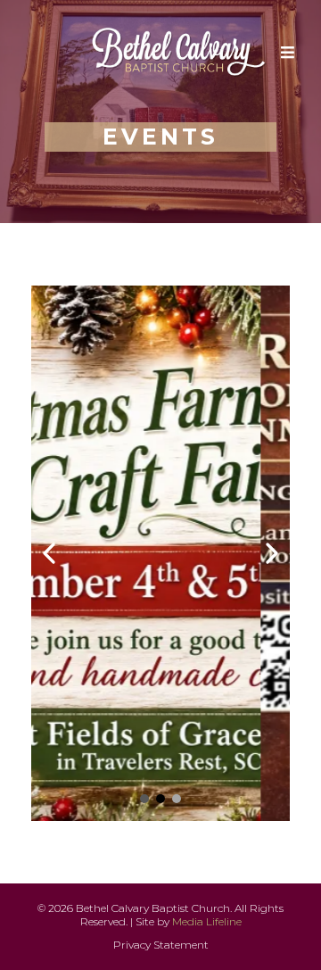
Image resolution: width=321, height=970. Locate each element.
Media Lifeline (207, 921)
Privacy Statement (161, 944)
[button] (285, 53)
